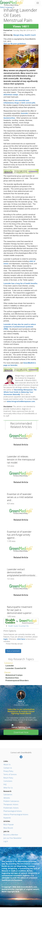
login (6, 639)
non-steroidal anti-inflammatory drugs (17, 101)
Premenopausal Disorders (17, 680)
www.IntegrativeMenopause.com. (21, 401)
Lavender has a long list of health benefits (20, 283)
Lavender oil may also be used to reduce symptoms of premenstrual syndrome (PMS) (20, 326)
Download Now (21, 732)
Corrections (8, 781)
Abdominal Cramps (14, 675)
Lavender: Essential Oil (15, 668)
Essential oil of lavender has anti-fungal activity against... (19, 534)
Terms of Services (10, 774)
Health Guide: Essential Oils (18, 626)
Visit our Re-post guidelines (15, 43)
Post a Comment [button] (13, 651)
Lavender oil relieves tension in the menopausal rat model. (21, 459)
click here (21, 639)
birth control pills (28, 102)
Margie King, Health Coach (24, 35)
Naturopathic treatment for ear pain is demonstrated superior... (20, 610)
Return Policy (8, 778)
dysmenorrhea (9, 118)
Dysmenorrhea (12, 677)
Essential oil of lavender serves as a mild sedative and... (20, 497)
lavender (24, 113)
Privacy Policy (8, 771)
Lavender (9, 665)
